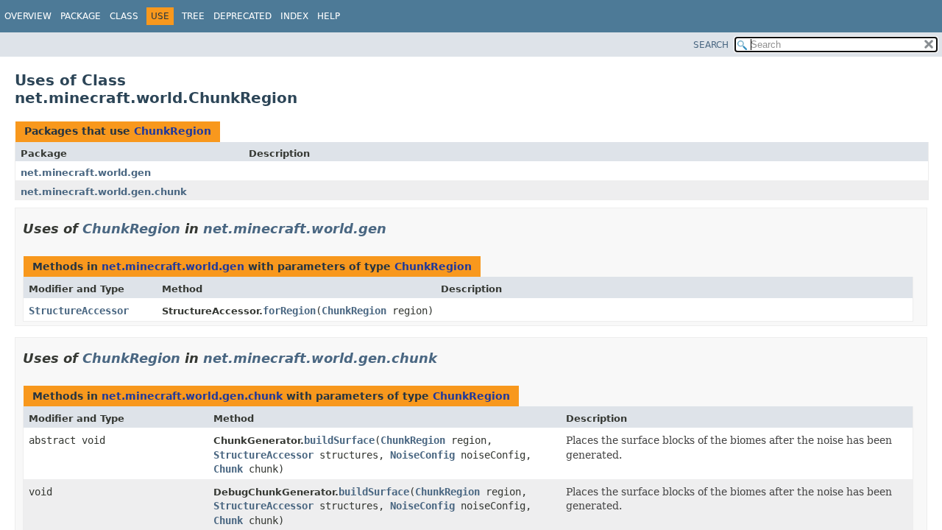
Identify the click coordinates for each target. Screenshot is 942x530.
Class (124, 16)
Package (80, 16)
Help (328, 16)
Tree (193, 16)
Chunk (228, 469)
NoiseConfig (422, 455)
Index (294, 16)
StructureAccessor (79, 311)
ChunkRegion (172, 131)
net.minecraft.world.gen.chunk (104, 191)
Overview (28, 16)
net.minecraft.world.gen (86, 172)
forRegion (289, 311)
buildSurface (339, 440)
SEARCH (711, 45)
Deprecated (242, 16)
